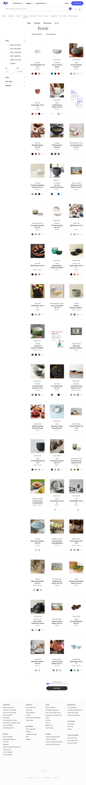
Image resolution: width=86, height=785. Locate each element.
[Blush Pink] (78, 74)
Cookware (6, 742)
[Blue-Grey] (36, 630)
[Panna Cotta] (36, 114)
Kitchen (5, 734)
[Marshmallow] (78, 315)
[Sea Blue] (39, 550)
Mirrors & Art (49, 725)
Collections (6, 705)
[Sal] (39, 670)
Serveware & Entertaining (33, 718)
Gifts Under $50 (7, 715)
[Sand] (71, 395)
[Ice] (74, 395)
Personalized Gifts (73, 740)
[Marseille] (52, 74)
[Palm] (39, 315)
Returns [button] (37, 777)
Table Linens (29, 720)
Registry (28, 3)
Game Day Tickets (73, 712)
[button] (43, 34)
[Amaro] (32, 74)
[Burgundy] (36, 355)
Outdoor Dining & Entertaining (54, 742)
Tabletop (29, 705)
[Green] (32, 395)
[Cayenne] (55, 154)
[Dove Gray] (71, 74)
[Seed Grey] (58, 154)
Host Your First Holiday (9, 712)
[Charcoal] (39, 630)
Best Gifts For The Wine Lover (11, 723)
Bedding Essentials (31, 734)
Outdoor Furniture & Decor (53, 744)
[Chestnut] (32, 194)
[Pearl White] (55, 114)
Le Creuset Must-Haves (10, 720)
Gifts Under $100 (8, 725)
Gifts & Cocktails (73, 735)
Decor (47, 718)
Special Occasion (72, 738)
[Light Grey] (39, 234)
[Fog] (78, 234)
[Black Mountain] (36, 74)
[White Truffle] (55, 510)
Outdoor (48, 734)
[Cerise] (58, 74)
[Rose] (71, 550)
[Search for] (70, 8)
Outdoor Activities (51, 739)
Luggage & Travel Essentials (54, 715)
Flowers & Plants (72, 743)
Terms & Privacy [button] (46, 777)
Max (18, 68)
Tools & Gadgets (8, 752)
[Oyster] (55, 74)
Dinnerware (29, 710)
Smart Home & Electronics (53, 712)
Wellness (28, 739)
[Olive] (32, 234)
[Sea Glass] (74, 670)
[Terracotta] (74, 274)
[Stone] (37, 590)
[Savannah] (34, 590)
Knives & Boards (7, 754)
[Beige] (78, 274)
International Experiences (75, 710)
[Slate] (39, 395)
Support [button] (56, 777)
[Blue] (32, 355)
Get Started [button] (77, 3)
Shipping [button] (29, 777)
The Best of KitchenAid (9, 710)
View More (56, 688)
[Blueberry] (52, 154)
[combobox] (37, 34)
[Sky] (71, 470)
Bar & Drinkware (30, 712)
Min (6, 68)
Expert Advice (40, 3)
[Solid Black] (71, 670)
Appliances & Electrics (9, 739)
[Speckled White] (52, 114)
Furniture (48, 720)
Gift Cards (70, 726)
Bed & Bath (29, 726)
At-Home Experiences (74, 715)
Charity (70, 729)
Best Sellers (6, 718)
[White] (55, 194)
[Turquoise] (39, 355)
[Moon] (71, 234)
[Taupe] (58, 114)
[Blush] (36, 234)
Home (47, 705)
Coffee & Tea (7, 749)
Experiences (71, 705)
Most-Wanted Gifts (8, 728)
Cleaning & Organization (52, 710)
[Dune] (74, 234)
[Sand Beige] (36, 550)
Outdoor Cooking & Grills (52, 737)
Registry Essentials (8, 707)
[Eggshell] (55, 395)
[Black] (71, 274)
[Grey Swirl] (78, 670)
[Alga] (60, 670)
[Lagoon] (36, 315)
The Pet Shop (49, 728)
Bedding (28, 731)
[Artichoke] (74, 315)
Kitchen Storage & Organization (12, 747)
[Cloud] (41, 590)
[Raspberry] (36, 395)
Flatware (28, 715)
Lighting (48, 723)
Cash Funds (71, 721)
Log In (67, 3)
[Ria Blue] (36, 670)
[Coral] (53, 670)
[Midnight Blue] (32, 470)
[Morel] (39, 74)
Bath (27, 737)
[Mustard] (74, 470)
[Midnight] (32, 315)
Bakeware (6, 744)
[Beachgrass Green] (74, 74)
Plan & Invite (17, 3)
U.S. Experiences (72, 707)
